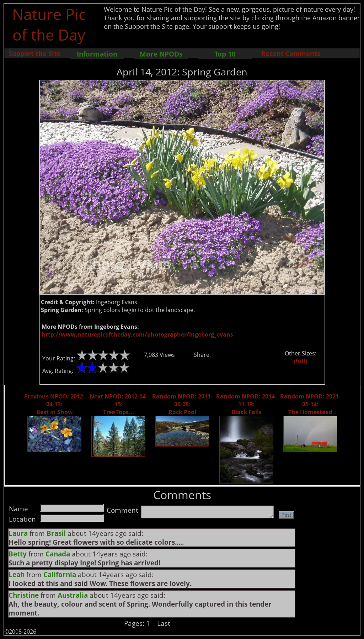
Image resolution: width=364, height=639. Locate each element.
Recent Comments (290, 53)
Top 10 (225, 53)
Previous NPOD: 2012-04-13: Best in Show (54, 404)
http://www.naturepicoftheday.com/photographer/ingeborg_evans (137, 334)
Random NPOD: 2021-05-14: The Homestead (310, 404)
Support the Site (35, 53)
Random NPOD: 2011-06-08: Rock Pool (182, 404)
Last (163, 623)
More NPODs (161, 53)
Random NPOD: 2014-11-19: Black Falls (246, 404)
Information (97, 53)
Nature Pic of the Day (49, 24)
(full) (300, 361)
